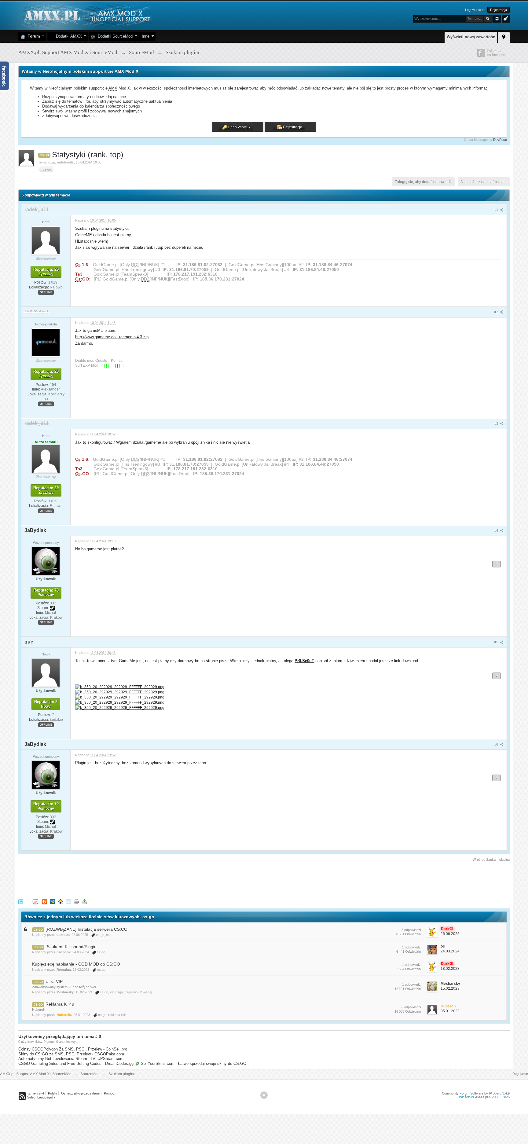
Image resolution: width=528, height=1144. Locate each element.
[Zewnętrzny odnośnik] (119, 686)
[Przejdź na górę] (264, 1095)
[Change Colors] (505, 18)
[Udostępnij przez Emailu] (68, 901)
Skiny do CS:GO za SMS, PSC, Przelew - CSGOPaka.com (71, 1054)
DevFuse (500, 139)
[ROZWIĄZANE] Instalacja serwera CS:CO (86, 929)
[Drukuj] (76, 901)
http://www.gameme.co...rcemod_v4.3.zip (111, 337)
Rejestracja (498, 10)
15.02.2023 (450, 988)
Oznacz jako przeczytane (80, 1093)
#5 (496, 642)
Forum (32, 36)
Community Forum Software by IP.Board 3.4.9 (476, 1093)
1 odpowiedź (411, 947)
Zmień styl (36, 1093)
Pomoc (109, 1093)
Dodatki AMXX (67, 36)
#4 (496, 530)
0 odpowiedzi (411, 1007)
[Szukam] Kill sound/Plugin (71, 946)
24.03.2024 (450, 951)
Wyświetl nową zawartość (471, 37)
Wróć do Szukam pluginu (491, 859)
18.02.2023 (450, 968)
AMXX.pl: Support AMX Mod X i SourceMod (36, 1074)
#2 (496, 312)
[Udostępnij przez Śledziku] (52, 901)
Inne (145, 36)
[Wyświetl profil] (45, 240)
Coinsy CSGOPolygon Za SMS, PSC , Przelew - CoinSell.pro (72, 1049)
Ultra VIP (54, 981)
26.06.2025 (450, 934)
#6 (496, 744)
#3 (496, 423)
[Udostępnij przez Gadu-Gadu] (60, 901)
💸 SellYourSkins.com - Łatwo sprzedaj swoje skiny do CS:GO (190, 1063)
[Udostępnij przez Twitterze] (20, 901)
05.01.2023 (450, 1011)
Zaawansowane (497, 19)
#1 (496, 209)
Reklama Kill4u (60, 1004)
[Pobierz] (84, 901)
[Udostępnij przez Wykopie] (35, 901)
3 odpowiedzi (411, 930)
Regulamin (520, 1074)
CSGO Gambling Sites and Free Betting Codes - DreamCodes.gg (76, 1063)
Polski (52, 1093)
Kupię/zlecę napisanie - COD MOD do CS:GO (76, 964)
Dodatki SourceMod (114, 36)
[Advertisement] (129, 879)
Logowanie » (474, 10)
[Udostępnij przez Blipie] (44, 901)
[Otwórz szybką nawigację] (504, 36)
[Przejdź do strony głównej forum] (86, 15)
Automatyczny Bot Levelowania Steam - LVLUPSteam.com (70, 1058)
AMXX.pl (481, 1097)
